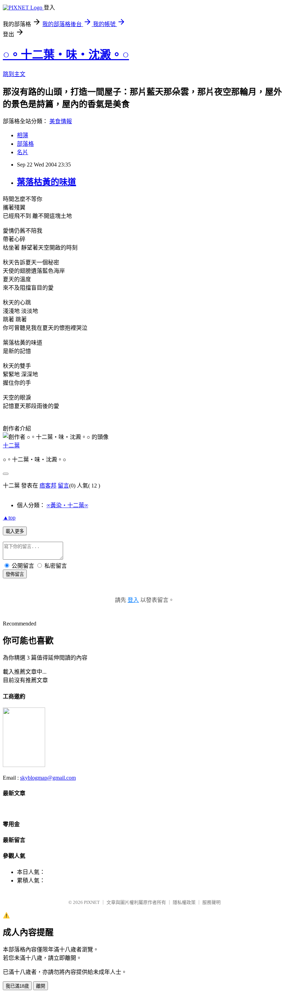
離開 (40, 986)
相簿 (22, 135)
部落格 (25, 144)
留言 (63, 486)
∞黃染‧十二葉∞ (67, 505)
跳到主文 (14, 74)
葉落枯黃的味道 (46, 182)
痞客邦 (47, 486)
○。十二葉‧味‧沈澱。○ (66, 54)
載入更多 (15, 531)
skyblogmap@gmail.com (48, 778)
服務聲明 (211, 902)
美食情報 (60, 121)
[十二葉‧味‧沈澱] (24, 765)
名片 (22, 152)
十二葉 (11, 445)
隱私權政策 (184, 902)
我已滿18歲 (17, 986)
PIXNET (92, 902)
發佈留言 (15, 574)
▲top (9, 518)
